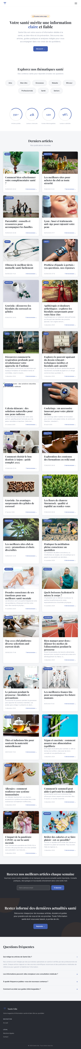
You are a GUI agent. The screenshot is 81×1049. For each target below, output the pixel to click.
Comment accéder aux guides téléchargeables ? (22, 989)
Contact (5, 1037)
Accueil (5, 1023)
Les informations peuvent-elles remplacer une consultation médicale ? (30, 974)
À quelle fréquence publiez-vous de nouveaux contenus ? (25, 982)
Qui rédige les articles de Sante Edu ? (17, 957)
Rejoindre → (40, 926)
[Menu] (76, 3)
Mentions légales (8, 1033)
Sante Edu (12, 1008)
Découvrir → (40, 49)
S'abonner (57, 888)
